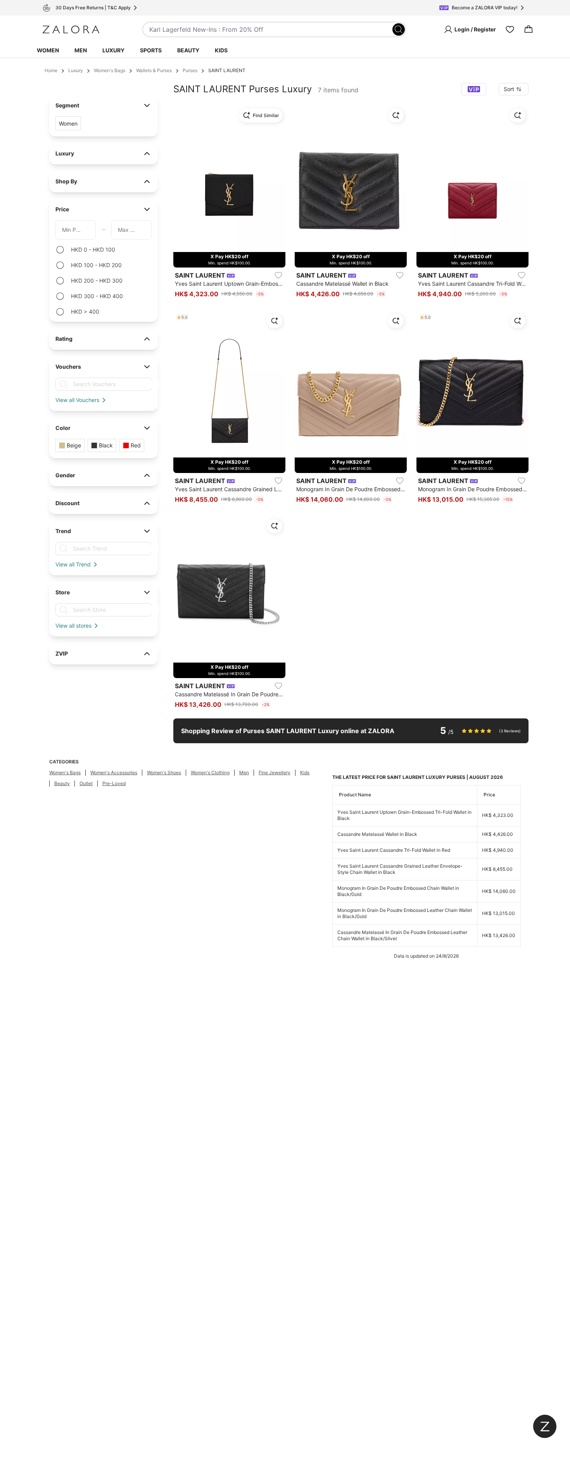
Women (48, 50)
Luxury (113, 50)
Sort (509, 89)
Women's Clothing (210, 772)
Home (51, 70)
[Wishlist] (510, 29)
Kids (221, 50)
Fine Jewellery (274, 772)
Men (80, 50)
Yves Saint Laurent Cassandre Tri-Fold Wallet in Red (393, 850)
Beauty (188, 50)
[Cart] (528, 29)
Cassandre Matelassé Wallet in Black (377, 834)
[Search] (398, 29)
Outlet (86, 783)
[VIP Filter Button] (473, 89)
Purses (190, 70)
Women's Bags (109, 70)
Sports (151, 50)
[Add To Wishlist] (278, 275)
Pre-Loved (114, 783)
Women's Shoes (164, 772)
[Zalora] (71, 29)
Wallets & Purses (154, 70)
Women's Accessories (113, 772)
